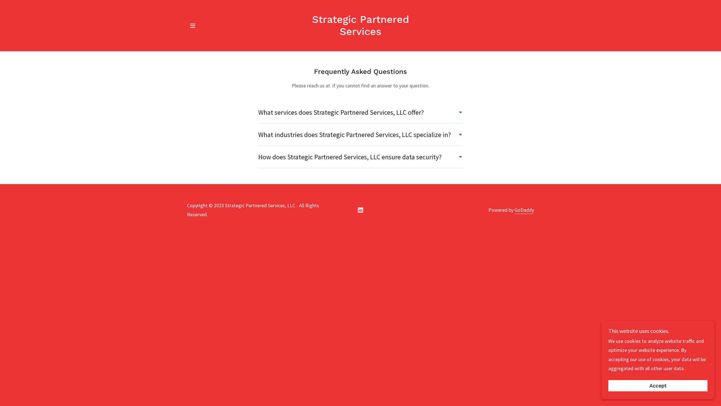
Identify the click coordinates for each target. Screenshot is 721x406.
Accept (658, 386)
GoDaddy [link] (524, 210)
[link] (360, 33)
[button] (192, 25)
